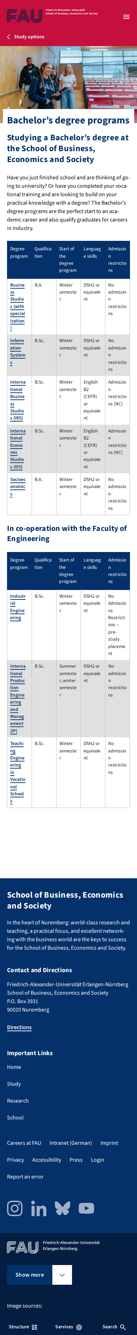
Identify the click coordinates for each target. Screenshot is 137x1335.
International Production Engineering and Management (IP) (18, 698)
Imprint (109, 1143)
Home (14, 1067)
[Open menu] (126, 17)
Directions (19, 1027)
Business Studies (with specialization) (17, 306)
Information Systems (17, 351)
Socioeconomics (18, 486)
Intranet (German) (71, 1143)
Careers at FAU (24, 1143)
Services (64, 1326)
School (15, 1118)
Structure (19, 1326)
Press (76, 1160)
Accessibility (46, 1160)
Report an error (25, 1177)
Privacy (15, 1160)
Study (14, 1084)
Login (97, 1160)
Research (18, 1101)
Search (110, 1326)
